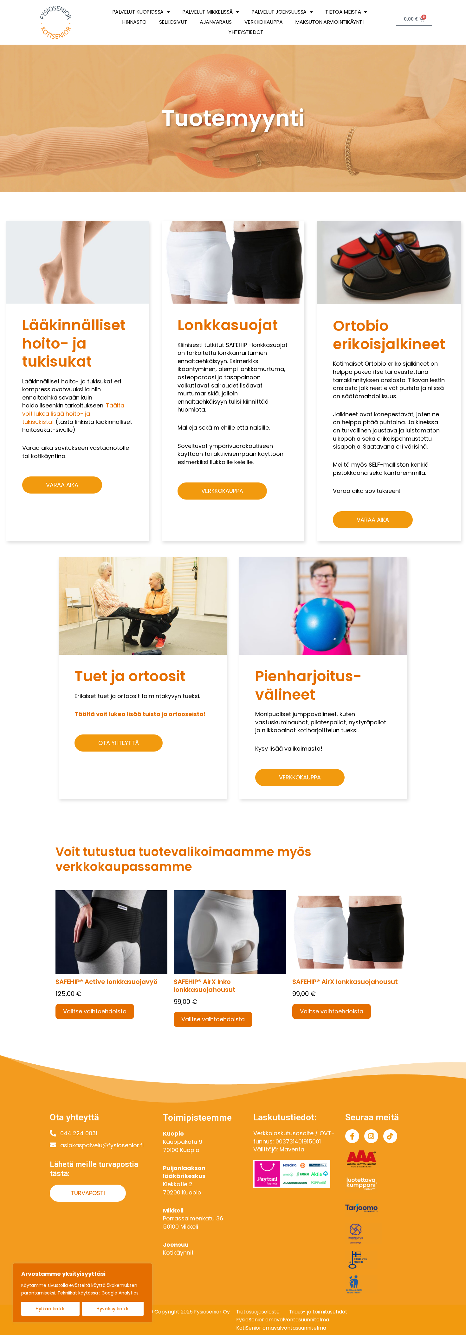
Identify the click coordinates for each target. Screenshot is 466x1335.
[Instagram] (371, 1136)
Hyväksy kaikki (112, 1309)
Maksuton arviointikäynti (329, 22)
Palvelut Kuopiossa (138, 12)
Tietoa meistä (343, 12)
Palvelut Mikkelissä (207, 12)
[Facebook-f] (352, 1136)
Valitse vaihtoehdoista (94, 1011)
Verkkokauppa (263, 22)
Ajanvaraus (216, 22)
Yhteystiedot (246, 32)
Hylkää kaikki (50, 1309)
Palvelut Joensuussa (278, 12)
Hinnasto (134, 22)
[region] (82, 1292)
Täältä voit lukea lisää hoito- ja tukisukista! (73, 413)
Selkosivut (173, 22)
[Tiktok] (390, 1136)
